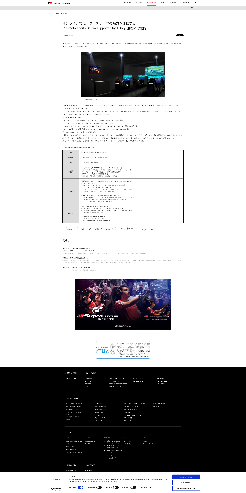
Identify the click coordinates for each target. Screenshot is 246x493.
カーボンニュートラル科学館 (74, 452)
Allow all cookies (186, 477)
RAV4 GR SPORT (114, 381)
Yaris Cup (97, 415)
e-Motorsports (98, 420)
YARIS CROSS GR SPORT (117, 387)
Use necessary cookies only (186, 488)
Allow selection (186, 482)
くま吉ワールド (108, 455)
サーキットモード (148, 444)
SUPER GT (69, 420)
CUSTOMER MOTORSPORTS (132, 415)
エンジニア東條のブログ (111, 458)
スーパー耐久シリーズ (101, 409)
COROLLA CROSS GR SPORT (118, 384)
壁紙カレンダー (128, 420)
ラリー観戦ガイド (128, 444)
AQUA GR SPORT (138, 378)
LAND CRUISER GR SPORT (117, 378)
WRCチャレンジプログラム (131, 406)
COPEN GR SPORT (139, 381)
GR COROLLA (89, 384)
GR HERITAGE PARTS (163, 381)
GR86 (86, 387)
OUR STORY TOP (71, 378)
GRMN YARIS (89, 378)
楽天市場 (87, 444)
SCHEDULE (186, 3)
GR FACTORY (161, 384)
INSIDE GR (156, 406)
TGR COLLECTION (90, 441)
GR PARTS (160, 378)
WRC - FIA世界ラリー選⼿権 (74, 403)
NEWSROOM (173, 3)
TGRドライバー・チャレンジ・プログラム (136, 403)
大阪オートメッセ (71, 449)
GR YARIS (88, 381)
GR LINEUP (138, 3)
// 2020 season (193, 8)
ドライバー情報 (128, 418)
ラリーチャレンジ (100, 418)
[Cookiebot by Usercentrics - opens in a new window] (56, 489)
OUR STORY (127, 3)
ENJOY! (162, 3)
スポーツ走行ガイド (129, 441)
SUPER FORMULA (100, 403)
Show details (144, 487)
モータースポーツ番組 (159, 403)
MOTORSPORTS (151, 3)
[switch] (99, 487)
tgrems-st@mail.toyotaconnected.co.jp (98, 220)
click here (113, 481)
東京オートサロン (71, 446)
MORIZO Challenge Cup (130, 409)
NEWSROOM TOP (71, 470)
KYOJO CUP (127, 412)
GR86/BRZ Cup (99, 412)
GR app (145, 441)
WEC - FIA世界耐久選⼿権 (73, 406)
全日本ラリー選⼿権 (100, 406)
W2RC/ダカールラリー (72, 409)
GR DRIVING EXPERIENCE (74, 441)
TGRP (67, 444)
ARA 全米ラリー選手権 (72, 417)
